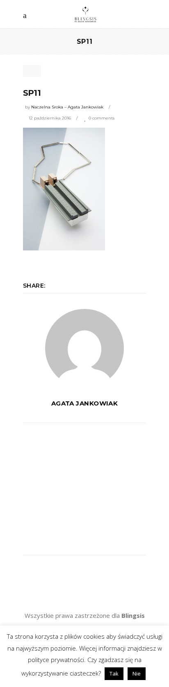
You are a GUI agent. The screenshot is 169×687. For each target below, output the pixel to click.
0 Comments (101, 118)
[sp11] (84, 348)
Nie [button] (136, 673)
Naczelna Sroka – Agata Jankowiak (67, 107)
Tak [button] (114, 673)
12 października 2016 (50, 118)
